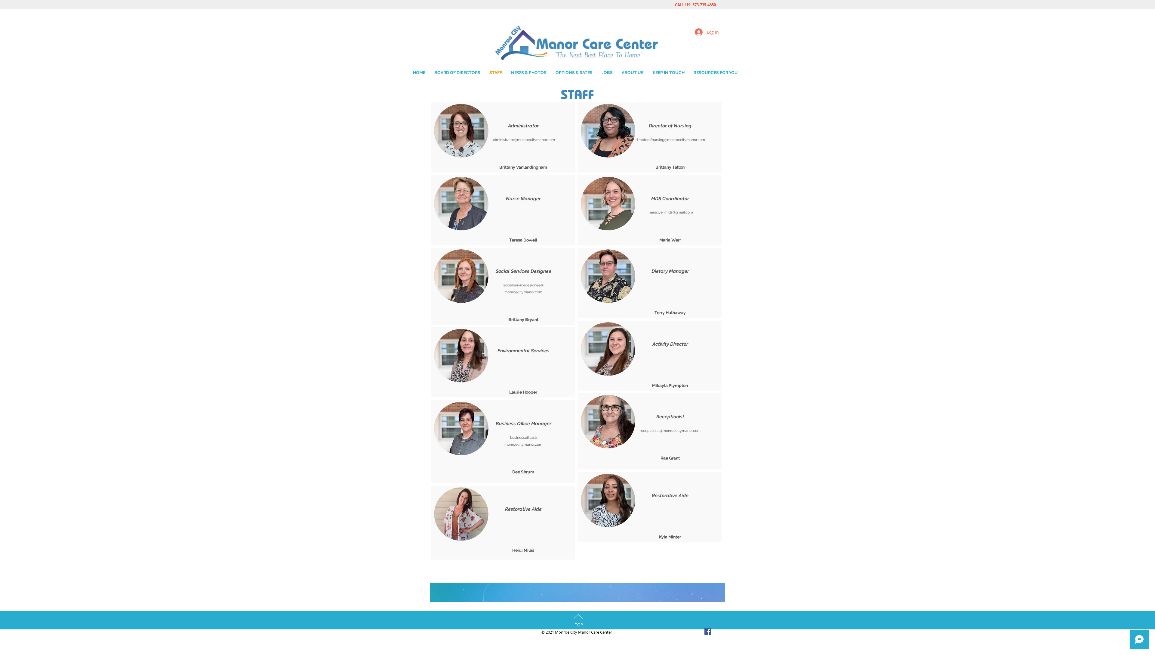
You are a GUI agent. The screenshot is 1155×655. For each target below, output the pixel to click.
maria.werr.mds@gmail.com (670, 212)
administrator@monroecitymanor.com (523, 140)
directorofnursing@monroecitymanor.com (670, 140)
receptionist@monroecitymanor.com (670, 431)
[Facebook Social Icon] (707, 631)
